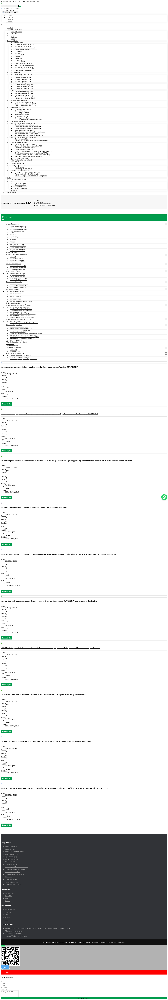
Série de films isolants (21, 116)
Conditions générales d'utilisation (116, 942)
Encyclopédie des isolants (18, 179)
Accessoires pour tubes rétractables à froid (23, 137)
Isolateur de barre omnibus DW (24, 67)
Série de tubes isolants (21, 111)
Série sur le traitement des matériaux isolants (28, 120)
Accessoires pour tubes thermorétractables (23, 123)
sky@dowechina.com (32, 1)
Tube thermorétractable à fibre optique (26, 134)
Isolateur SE (18, 53)
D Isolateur (18, 60)
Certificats (14, 37)
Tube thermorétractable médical (24, 130)
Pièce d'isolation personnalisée (24, 65)
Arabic (10, 21)
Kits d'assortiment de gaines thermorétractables (29, 135)
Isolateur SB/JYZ (20, 56)
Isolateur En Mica (16, 72)
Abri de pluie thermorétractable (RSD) (26, 148)
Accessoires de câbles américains (25, 99)
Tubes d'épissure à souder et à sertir (21, 160)
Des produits (12, 41)
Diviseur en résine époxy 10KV (25, 85)
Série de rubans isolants (22, 114)
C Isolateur (18, 51)
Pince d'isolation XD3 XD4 (23, 63)
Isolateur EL (19, 76)
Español (10, 19)
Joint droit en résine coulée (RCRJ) (25, 144)
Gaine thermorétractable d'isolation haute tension (30, 132)
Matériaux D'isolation (17, 107)
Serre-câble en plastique (22, 158)
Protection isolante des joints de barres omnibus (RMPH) (32, 155)
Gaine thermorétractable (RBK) (24, 149)
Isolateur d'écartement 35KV (24, 81)
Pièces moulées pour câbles (19, 142)
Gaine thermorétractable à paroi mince (26, 125)
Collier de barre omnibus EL (23, 49)
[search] (20, 6)
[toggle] (1, 24)
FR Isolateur (19, 58)
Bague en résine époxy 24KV (24, 93)
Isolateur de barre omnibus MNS (25, 48)
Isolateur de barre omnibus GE (24, 69)
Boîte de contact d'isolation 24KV (25, 104)
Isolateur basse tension (17, 42)
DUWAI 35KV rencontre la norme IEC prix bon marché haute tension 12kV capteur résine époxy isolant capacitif (44, 695)
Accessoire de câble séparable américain (27, 172)
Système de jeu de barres (18, 165)
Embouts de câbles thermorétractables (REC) (28, 146)
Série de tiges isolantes (22, 113)
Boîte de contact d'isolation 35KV (25, 102)
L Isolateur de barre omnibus (23, 70)
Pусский (10, 17)
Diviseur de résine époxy (18, 83)
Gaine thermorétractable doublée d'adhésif (28, 127)
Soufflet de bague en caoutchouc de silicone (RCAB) (31, 153)
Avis (12, 181)
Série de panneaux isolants (23, 109)
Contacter (11, 192)
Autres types (14, 190)
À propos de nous (14, 30)
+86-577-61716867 (17, 931)
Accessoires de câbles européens (25, 97)
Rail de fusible (19, 167)
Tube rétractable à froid (22, 139)
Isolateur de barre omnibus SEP (24, 46)
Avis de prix (18, 186)
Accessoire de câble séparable (20, 170)
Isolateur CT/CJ (20, 62)
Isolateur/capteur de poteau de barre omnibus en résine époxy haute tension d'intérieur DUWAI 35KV (39, 367)
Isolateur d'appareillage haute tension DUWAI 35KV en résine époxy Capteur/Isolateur (33, 507)
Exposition (14, 33)
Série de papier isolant (21, 118)
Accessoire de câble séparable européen (27, 174)
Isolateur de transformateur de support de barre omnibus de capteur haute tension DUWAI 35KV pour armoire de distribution (49, 601)
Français (14, 12)
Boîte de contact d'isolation (19, 100)
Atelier (13, 39)
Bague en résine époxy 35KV (24, 92)
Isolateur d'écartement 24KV (24, 79)
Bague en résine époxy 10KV (24, 95)
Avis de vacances (20, 183)
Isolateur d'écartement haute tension (21, 74)
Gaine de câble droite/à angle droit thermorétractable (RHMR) (34, 151)
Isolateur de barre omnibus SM (24, 44)
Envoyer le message (84, 998)
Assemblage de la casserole (23, 169)
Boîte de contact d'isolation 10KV (25, 106)
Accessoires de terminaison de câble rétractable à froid (31, 141)
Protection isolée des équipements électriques (28, 156)
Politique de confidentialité (99, 942)
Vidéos (13, 35)
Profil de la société (16, 32)
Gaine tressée (15, 162)
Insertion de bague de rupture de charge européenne (31, 176)
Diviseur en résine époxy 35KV (25, 88)
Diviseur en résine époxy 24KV (25, 86)
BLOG (9, 178)
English (10, 15)
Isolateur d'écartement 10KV (24, 78)
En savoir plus (6, 404)
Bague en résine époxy (18, 90)
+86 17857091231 (14, 1)
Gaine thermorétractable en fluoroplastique (28, 128)
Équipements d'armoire (18, 121)
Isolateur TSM (19, 55)
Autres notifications (21, 188)
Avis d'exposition (20, 185)
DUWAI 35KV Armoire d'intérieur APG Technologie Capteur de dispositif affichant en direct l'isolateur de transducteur (46, 741)
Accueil (10, 28)
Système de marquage (17, 163)
